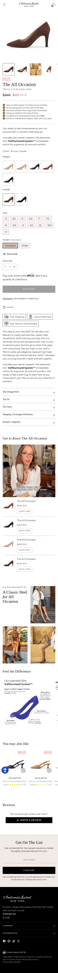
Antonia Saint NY (27, 957)
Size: (5, 212)
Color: (15, 151)
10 (40, 225)
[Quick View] (23, 770)
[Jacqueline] (15, 762)
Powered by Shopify (12, 962)
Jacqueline (14, 777)
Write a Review (35, 821)
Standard (10, 245)
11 (6, 232)
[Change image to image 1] (9, 69)
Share (10, 307)
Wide (25, 245)
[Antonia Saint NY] (29, 4)
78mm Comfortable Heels (17, 89)
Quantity (7, 260)
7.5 (47, 218)
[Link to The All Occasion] (9, 167)
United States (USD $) (15, 952)
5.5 (14, 218)
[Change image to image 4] (49, 69)
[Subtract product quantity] (14, 267)
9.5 (31, 225)
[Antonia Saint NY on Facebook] (4, 942)
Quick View (24, 511)
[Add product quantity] (5, 267)
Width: (12, 239)
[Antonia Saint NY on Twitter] (19, 942)
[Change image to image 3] (36, 69)
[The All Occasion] (9, 506)
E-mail (6, 917)
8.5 (14, 225)
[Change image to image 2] (22, 69)
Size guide (12, 253)
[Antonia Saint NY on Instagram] (9, 942)
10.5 (49, 225)
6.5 (30, 218)
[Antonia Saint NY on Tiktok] (14, 942)
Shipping (8, 298)
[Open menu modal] (4, 4)
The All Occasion (26, 501)
